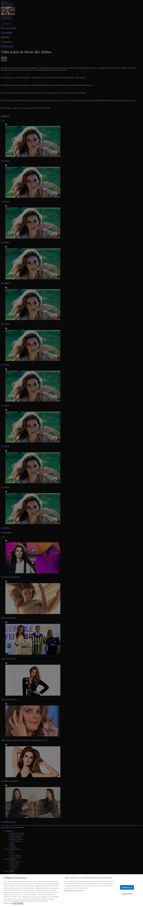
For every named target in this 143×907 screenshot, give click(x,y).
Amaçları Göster (127, 893)
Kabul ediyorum (127, 887)
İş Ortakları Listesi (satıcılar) (74, 890)
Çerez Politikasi (18, 903)
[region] (71, 890)
